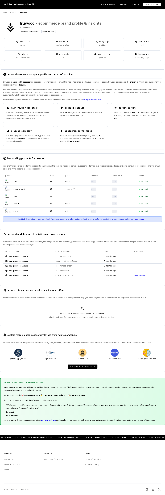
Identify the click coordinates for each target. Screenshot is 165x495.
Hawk (15, 182)
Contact (123, 4)
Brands (13, 13)
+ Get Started (152, 4)
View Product (140, 275)
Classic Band (19, 189)
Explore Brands (108, 4)
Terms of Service (93, 459)
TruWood (23, 13)
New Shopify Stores (53, 459)
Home (5, 13)
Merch (6, 470)
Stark (15, 211)
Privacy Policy (92, 464)
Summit (16, 196)
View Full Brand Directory (81, 366)
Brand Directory (12, 464)
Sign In (135, 4)
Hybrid (16, 204)
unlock (100, 182)
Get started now (48, 420)
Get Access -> (141, 219)
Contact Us (9, 459)
